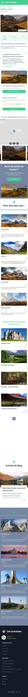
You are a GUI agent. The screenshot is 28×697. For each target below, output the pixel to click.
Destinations (5, 648)
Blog (3, 681)
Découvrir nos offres (14, 91)
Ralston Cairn (10, 6)
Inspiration (4, 645)
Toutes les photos (23, 30)
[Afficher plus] (14, 418)
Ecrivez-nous (5, 679)
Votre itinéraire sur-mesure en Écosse (13, 86)
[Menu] (25, 2)
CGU (17, 692)
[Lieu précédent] (10, 143)
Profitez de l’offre (8, 66)
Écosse (4, 6)
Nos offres (4, 653)
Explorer (14, 179)
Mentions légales (11, 692)
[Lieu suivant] (17, 143)
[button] (14, 131)
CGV (19, 692)
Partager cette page (7, 671)
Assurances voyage (6, 666)
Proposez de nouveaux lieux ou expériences (12, 669)
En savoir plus (14, 109)
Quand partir (5, 651)
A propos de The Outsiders (8, 661)
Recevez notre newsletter (8, 663)
